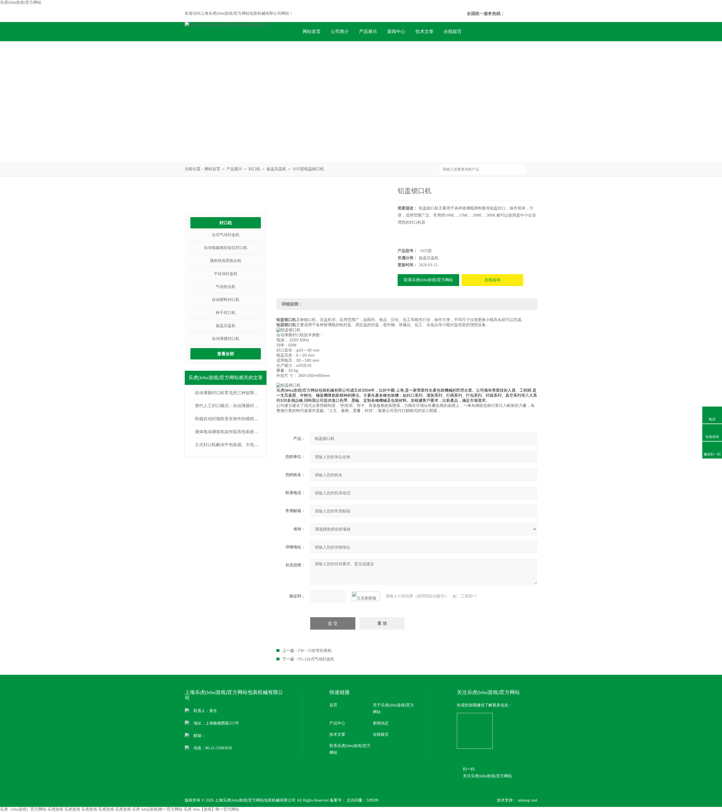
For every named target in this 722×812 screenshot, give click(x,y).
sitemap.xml (527, 800)
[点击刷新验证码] (366, 596)
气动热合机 (225, 287)
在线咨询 (492, 280)
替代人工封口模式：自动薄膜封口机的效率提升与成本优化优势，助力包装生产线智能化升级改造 (228, 405)
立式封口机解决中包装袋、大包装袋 (228, 444)
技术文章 (424, 31)
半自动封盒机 (225, 274)
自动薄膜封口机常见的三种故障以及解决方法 (228, 392)
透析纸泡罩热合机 (225, 261)
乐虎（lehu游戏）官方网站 (23, 809)
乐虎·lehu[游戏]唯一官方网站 (157, 809)
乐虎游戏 (55, 809)
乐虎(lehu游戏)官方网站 (20, 2)
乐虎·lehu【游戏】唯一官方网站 (211, 809)
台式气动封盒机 (225, 235)
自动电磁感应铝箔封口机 (225, 248)
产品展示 (368, 31)
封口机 (254, 169)
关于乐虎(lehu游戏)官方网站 (393, 708)
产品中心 (337, 723)
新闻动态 (381, 723)
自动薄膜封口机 (225, 339)
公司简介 (340, 31)
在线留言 (453, 31)
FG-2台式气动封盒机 (316, 659)
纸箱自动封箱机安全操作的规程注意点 (228, 418)
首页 (333, 705)
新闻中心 (396, 31)
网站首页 (312, 31)
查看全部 (225, 354)
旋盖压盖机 (276, 169)
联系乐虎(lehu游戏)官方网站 (330, 50)
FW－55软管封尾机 (315, 651)
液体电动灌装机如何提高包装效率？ (228, 431)
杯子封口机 (225, 313)
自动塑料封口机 (225, 300)
